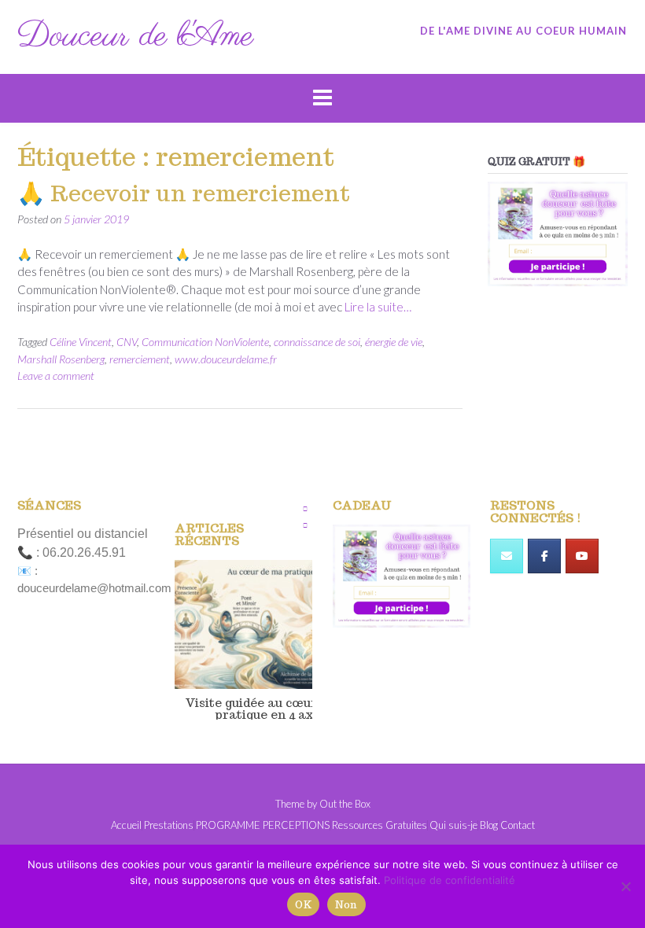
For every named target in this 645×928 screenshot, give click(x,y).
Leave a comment (55, 375)
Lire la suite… (378, 307)
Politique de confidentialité (449, 880)
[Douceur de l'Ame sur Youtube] (582, 556)
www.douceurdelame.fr (226, 359)
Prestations (169, 825)
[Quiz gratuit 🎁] (558, 234)
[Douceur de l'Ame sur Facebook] (544, 556)
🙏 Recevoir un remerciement (183, 193)
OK (303, 904)
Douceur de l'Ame (135, 37)
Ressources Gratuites (379, 825)
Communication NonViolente (205, 341)
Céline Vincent (81, 341)
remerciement (139, 359)
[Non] (625, 886)
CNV (126, 341)
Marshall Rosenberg (61, 359)
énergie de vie (393, 341)
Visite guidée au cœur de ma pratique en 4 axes (271, 707)
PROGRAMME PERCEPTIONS (263, 825)
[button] (305, 509)
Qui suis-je (453, 825)
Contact (517, 825)
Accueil (126, 825)
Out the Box (344, 803)
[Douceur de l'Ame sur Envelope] (506, 556)
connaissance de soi (317, 341)
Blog (489, 825)
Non (346, 904)
